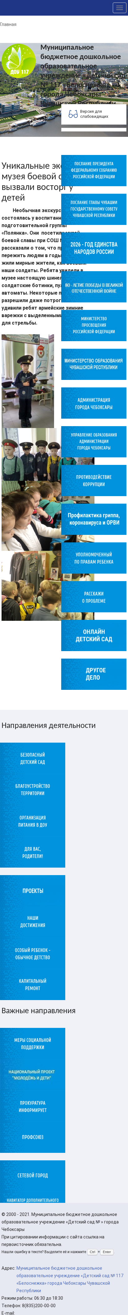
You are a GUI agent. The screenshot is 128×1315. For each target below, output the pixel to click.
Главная (8, 24)
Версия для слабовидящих (94, 114)
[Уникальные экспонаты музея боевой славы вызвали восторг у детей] (28, 381)
